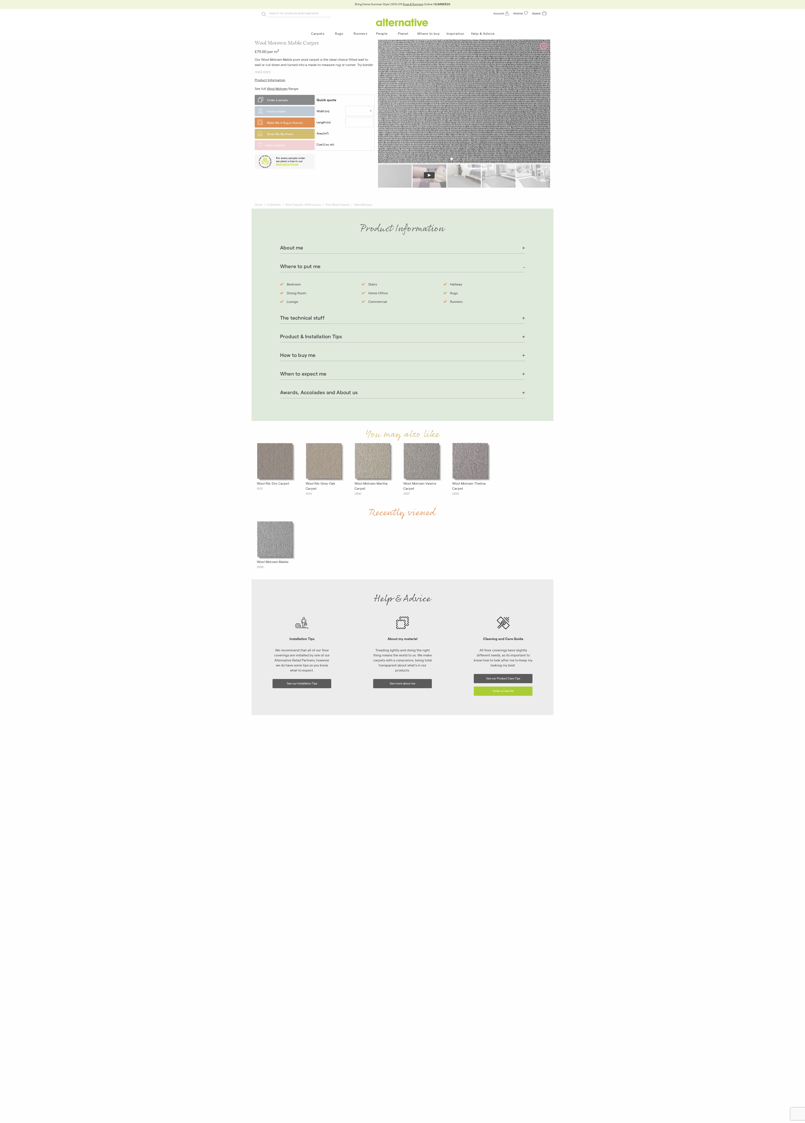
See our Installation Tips (302, 683)
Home (259, 204)
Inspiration (455, 33)
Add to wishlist (275, 145)
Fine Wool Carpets (337, 204)
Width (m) (323, 111)
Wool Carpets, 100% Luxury (303, 204)
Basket (536, 13)
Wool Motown (277, 88)
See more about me (402, 683)
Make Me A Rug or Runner (285, 122)
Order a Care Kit (503, 691)
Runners (360, 33)
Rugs (339, 33)
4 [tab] (470, 158)
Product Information (270, 80)
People (381, 33)
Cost (325, 144)
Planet (403, 33)
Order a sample (277, 100)
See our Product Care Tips (503, 678)
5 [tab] (477, 158)
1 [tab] (452, 158)
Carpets (317, 33)
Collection (274, 204)
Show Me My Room (280, 134)
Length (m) (324, 122)
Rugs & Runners (413, 4)
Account (498, 13)
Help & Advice (483, 33)
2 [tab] (458, 158)
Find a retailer (276, 111)
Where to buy (428, 33)
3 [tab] (464, 158)
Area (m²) (322, 133)
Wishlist (518, 13)
